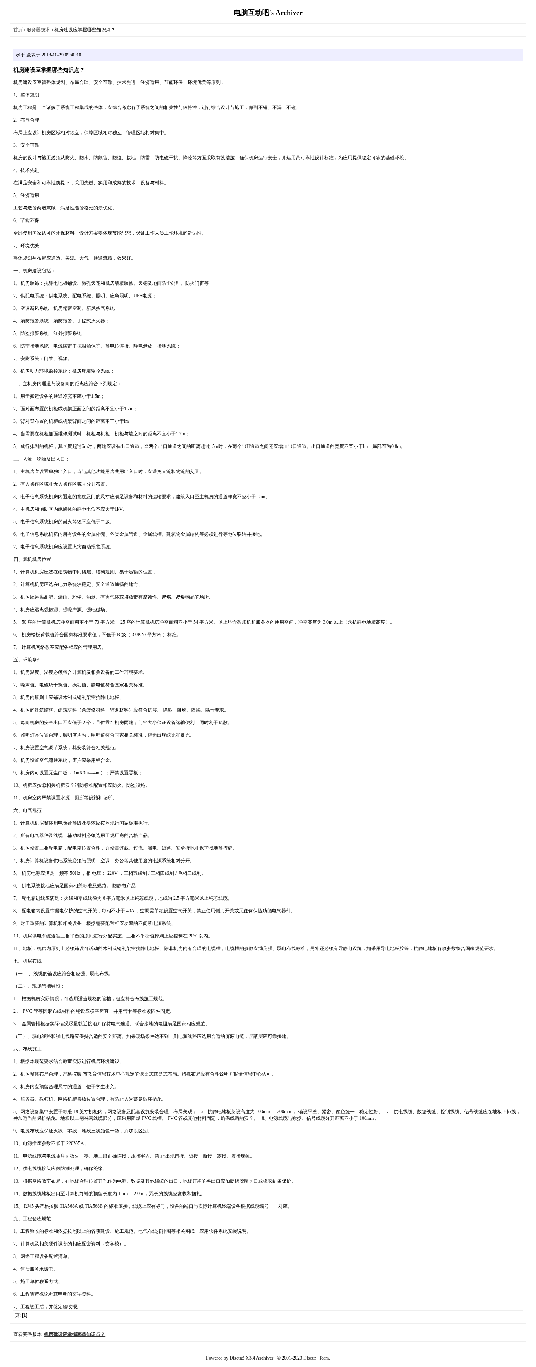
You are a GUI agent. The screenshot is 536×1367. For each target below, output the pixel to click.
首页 (18, 30)
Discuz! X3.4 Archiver (251, 1358)
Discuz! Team (316, 1358)
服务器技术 (38, 30)
